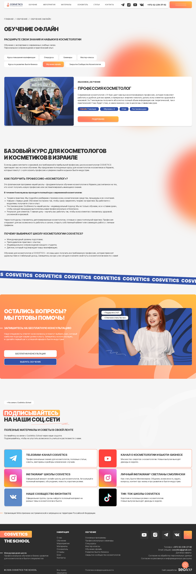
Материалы (66, 5)
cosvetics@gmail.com (181, 550)
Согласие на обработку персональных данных (170, 555)
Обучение (33, 5)
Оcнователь (62, 549)
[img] (15, 5)
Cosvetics (15, 534)
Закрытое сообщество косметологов (102, 555)
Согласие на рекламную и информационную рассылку (166, 558)
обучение (22, 19)
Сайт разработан (169, 570)
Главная (8, 19)
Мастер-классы (92, 546)
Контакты (109, 5)
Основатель (82, 5)
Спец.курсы (90, 543)
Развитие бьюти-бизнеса (97, 552)
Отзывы (61, 552)
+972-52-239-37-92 (156, 5)
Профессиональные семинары (99, 540)
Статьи (96, 5)
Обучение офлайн (93, 549)
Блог (59, 555)
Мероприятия (49, 5)
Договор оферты (184, 552)
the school (17, 541)
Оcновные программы (95, 537)
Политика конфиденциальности (99, 570)
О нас (59, 537)
